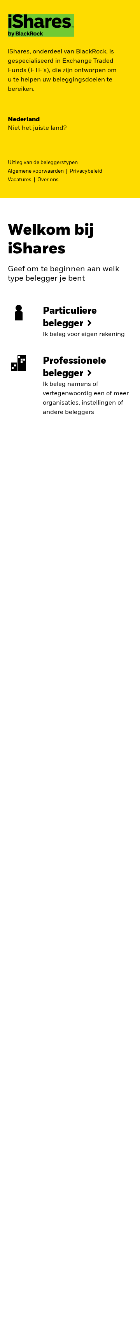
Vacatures (20, 179)
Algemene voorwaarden (36, 171)
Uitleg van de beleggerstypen (43, 162)
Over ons (48, 179)
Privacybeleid (86, 171)
